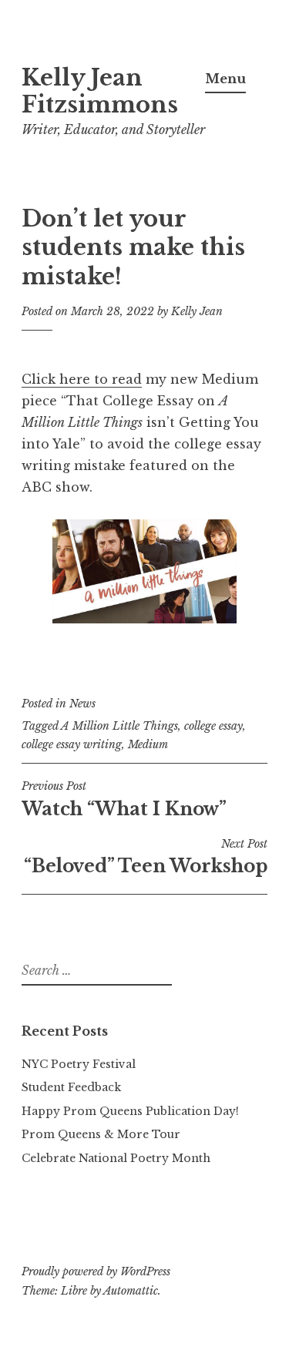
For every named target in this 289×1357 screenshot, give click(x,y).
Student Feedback (71, 1087)
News (82, 703)
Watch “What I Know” (124, 799)
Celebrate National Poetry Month (116, 1158)
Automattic (130, 1291)
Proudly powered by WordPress (96, 1271)
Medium (148, 744)
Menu (225, 78)
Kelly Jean (197, 311)
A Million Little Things (119, 726)
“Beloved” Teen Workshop (145, 857)
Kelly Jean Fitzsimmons (100, 91)
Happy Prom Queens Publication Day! (130, 1111)
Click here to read (82, 379)
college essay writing (72, 744)
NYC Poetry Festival (79, 1064)
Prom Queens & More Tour (101, 1134)
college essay (213, 726)
